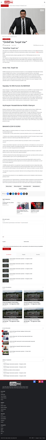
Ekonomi (2, 431)
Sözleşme (2, 420)
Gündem (8, 39)
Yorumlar (38, 254)
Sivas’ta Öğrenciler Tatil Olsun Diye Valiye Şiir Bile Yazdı (21, 336)
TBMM (37, 52)
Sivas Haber (9, 186)
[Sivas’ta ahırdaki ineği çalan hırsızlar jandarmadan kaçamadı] (6, 343)
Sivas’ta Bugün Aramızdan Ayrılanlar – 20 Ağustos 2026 (21, 268)
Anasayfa (5, 36)
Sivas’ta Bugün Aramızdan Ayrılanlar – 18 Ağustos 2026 (21, 278)
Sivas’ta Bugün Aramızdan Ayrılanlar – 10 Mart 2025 (20, 351)
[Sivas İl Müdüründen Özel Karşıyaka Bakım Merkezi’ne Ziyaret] (23, 205)
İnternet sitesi (26, 241)
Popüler (23, 254)
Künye (2, 399)
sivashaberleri (36, 186)
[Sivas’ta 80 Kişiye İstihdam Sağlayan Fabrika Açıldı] (6, 333)
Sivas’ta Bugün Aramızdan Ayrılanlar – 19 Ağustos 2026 (21, 273)
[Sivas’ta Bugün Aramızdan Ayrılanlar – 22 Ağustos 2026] (6, 260)
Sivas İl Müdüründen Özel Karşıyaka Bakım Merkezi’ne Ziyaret (22, 211)
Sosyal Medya (3, 418)
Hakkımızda (3, 394)
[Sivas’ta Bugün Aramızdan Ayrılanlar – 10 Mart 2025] (6, 353)
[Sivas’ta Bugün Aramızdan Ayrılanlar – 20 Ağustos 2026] (6, 270)
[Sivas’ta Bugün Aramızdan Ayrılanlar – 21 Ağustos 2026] (6, 265)
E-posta (4, 241)
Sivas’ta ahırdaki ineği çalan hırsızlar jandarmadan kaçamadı (22, 341)
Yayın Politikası (3, 396)
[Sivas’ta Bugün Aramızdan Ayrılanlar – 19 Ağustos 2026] (6, 275)
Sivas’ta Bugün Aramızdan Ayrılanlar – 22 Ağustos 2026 (21, 258)
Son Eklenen (8, 254)
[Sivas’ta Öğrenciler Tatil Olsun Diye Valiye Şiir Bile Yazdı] (6, 338)
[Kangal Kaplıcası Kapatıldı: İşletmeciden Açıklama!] (6, 348)
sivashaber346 (27, 186)
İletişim (2, 410)
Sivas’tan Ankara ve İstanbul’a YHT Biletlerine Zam (17, 5)
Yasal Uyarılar (3, 409)
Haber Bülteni (3, 416)
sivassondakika (23, 188)
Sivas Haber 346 (7, 45)
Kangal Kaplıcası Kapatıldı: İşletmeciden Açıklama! (20, 346)
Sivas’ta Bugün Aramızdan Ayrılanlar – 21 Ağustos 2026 (21, 263)
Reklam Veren (3, 405)
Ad (3, 236)
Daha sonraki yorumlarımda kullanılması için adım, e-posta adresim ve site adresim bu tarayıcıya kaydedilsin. (23, 246)
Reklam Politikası (4, 407)
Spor (2, 433)
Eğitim (2, 429)
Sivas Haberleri (18, 186)
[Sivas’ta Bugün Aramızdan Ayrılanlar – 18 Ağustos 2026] (6, 280)
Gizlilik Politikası (3, 397)
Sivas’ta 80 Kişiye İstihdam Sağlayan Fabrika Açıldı (20, 331)
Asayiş (2, 428)
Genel (8, 36)
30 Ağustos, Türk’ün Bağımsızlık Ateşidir (35, 211)
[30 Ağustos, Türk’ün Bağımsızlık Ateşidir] (37, 205)
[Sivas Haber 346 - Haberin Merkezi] (8, 2)
